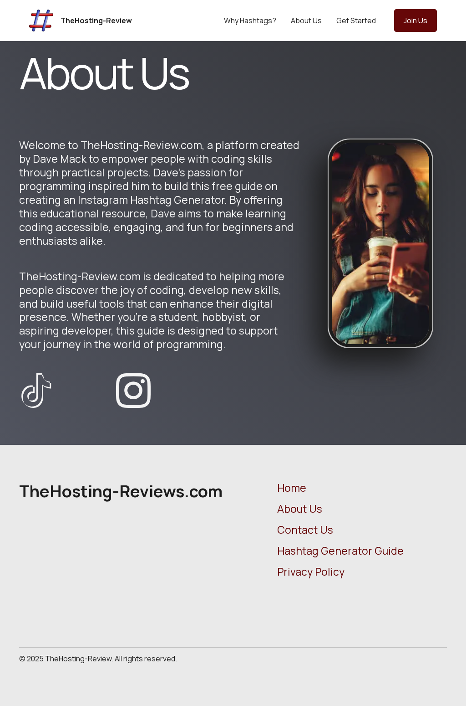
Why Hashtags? (250, 20)
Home (291, 487)
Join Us (415, 20)
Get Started (356, 20)
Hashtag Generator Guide (340, 550)
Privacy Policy (310, 571)
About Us (306, 20)
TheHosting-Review (96, 20)
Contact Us (305, 529)
